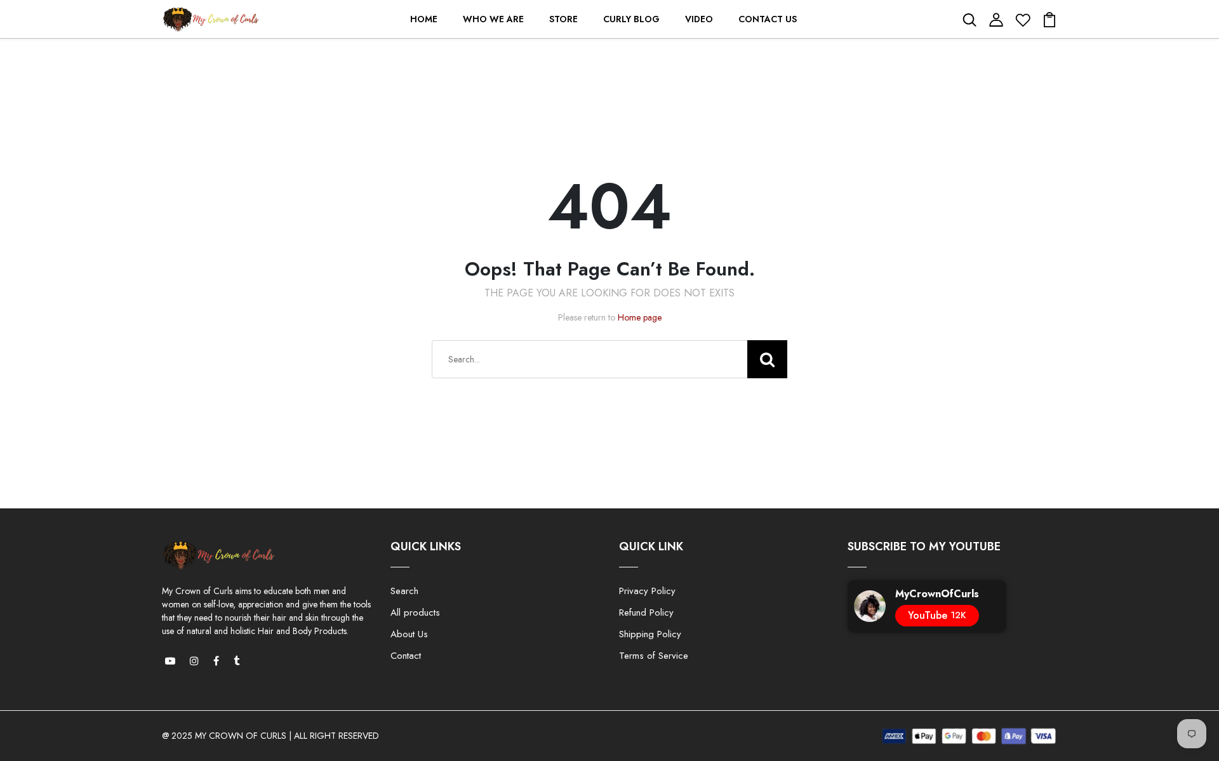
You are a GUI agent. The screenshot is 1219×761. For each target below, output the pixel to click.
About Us (409, 634)
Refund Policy (646, 612)
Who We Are (493, 19)
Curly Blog (631, 19)
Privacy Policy (647, 591)
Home (423, 19)
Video (699, 19)
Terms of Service (653, 656)
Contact (405, 656)
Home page (640, 317)
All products (415, 612)
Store (563, 19)
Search (404, 591)
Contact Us (767, 19)
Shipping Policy (650, 634)
